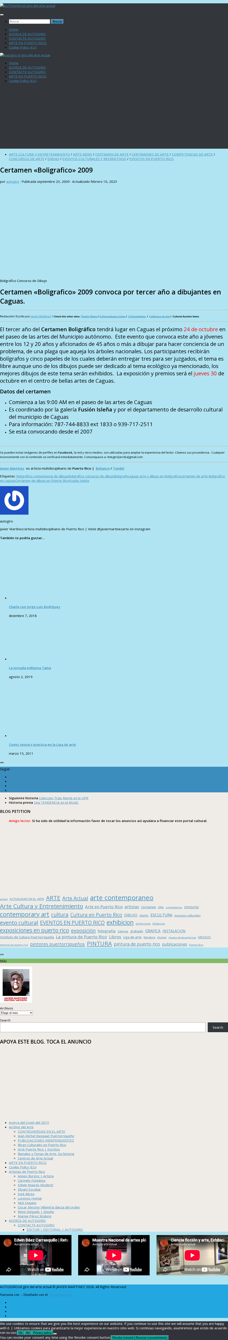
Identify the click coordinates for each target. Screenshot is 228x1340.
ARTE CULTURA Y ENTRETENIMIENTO (39, 154)
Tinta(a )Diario (89, 316)
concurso (191, 907)
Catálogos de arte (159, 316)
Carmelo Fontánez (32, 1180)
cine (161, 907)
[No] (55, 1333)
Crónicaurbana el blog (113, 316)
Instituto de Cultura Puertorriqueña (27, 937)
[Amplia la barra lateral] (2, 762)
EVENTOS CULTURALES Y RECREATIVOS (94, 158)
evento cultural (19, 922)
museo (162, 937)
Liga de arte (132, 937)
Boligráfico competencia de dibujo (42, 476)
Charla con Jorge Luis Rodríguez (34, 606)
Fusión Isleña (79, 480)
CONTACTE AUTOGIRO (27, 38)
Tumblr (118, 468)
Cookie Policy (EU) (23, 47)
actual (4, 899)
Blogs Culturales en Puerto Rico (42, 1145)
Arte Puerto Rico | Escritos (39, 1149)
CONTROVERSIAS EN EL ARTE (41, 1131)
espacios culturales (187, 915)
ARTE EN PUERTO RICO (28, 43)
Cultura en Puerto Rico (96, 914)
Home (13, 29)
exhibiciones (143, 923)
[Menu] (2, 14)
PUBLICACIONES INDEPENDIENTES (46, 1140)
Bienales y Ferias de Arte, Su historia (46, 1153)
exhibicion (120, 922)
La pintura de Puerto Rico (81, 936)
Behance (103, 468)
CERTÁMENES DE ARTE (150, 154)
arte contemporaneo (121, 897)
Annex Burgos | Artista (36, 1176)
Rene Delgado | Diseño (36, 1211)
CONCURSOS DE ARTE (26, 158)
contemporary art (24, 914)
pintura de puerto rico (137, 944)
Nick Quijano (27, 1202)
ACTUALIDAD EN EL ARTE (27, 899)
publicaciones (174, 944)
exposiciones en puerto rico (34, 930)
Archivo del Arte (21, 1127)
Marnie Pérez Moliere (34, 1216)
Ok (20, 1332)
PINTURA (99, 943)
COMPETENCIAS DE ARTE (192, 154)
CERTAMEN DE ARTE (111, 154)
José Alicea (26, 1194)
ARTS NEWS (82, 154)
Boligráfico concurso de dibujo (91, 476)
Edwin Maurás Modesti (35, 1185)
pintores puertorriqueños (57, 944)
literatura (149, 937)
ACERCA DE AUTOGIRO (27, 34)
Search (5, 1020)
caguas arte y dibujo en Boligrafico (154, 476)
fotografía (107, 930)
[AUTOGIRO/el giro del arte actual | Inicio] (27, 5)
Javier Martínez (41, 316)
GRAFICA (153, 930)
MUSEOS (204, 937)
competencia (174, 907)
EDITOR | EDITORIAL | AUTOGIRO (55, 1229)
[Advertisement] (114, 117)
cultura (59, 914)
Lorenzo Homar (30, 1198)
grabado (136, 931)
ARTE (53, 898)
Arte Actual (75, 898)
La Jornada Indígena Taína (30, 668)
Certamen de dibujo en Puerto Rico (42, 480)
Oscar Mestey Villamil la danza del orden (49, 1207)
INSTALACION (174, 931)
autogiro (12, 181)
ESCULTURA (161, 915)
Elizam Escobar (29, 1189)
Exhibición (159, 923)
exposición (83, 930)
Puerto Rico (196, 944)
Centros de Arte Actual (35, 1158)
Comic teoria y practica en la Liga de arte (42, 744)
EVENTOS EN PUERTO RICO (151, 158)
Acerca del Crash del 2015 (29, 1122)
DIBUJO (53, 158)
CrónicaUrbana (137, 316)
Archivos (6, 1008)
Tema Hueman (60, 1294)
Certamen (148, 907)
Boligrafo (121, 476)
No (28, 1332)
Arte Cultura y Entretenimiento (41, 906)
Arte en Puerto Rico (104, 906)
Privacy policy (42, 1332)
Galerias (123, 931)
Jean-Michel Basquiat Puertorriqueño (46, 1136)
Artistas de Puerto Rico (27, 1171)
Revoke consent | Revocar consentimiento (139, 1337)
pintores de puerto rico (14, 944)
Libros (115, 936)
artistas (132, 906)
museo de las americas (182, 937)
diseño (144, 915)
